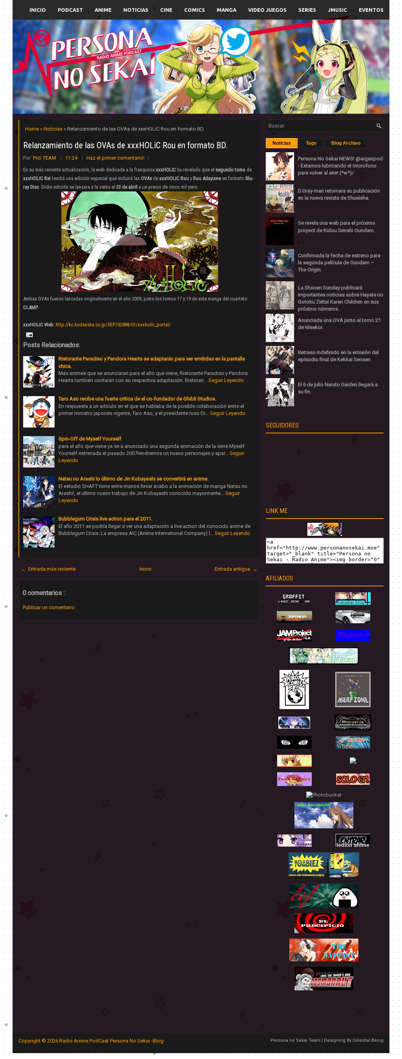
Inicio (37, 10)
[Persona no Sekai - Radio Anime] (324, 534)
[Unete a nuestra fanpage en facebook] (177, 57)
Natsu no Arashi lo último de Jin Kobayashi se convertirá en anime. (133, 479)
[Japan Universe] (353, 747)
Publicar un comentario (49, 607)
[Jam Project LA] (294, 639)
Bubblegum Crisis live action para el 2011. (105, 519)
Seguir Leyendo (226, 380)
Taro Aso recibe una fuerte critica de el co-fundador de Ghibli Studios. (137, 399)
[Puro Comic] (294, 707)
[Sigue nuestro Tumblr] (230, 85)
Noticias (135, 10)
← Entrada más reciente (48, 569)
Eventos (371, 10)
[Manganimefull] (294, 747)
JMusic (337, 10)
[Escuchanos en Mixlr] (289, 72)
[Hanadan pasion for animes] (353, 603)
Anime (103, 10)
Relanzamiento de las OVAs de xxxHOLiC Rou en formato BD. (125, 145)
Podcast (70, 10)
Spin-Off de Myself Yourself (89, 439)
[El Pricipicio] (323, 931)
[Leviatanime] (324, 663)
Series (307, 10)
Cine (166, 10)
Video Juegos (267, 10)
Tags (311, 143)
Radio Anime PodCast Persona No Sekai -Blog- (112, 1041)
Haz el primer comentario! (115, 158)
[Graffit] (294, 603)
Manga (226, 10)
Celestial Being (368, 1040)
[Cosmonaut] (323, 989)
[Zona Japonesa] (294, 621)
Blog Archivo (345, 143)
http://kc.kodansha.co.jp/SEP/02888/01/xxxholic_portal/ (113, 325)
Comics (194, 10)
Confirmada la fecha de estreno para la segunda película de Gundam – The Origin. (339, 263)
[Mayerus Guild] (353, 640)
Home (32, 129)
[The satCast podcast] (323, 960)
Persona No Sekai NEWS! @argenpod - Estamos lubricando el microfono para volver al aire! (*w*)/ (340, 166)
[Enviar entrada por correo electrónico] (28, 334)
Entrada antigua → (236, 569)
